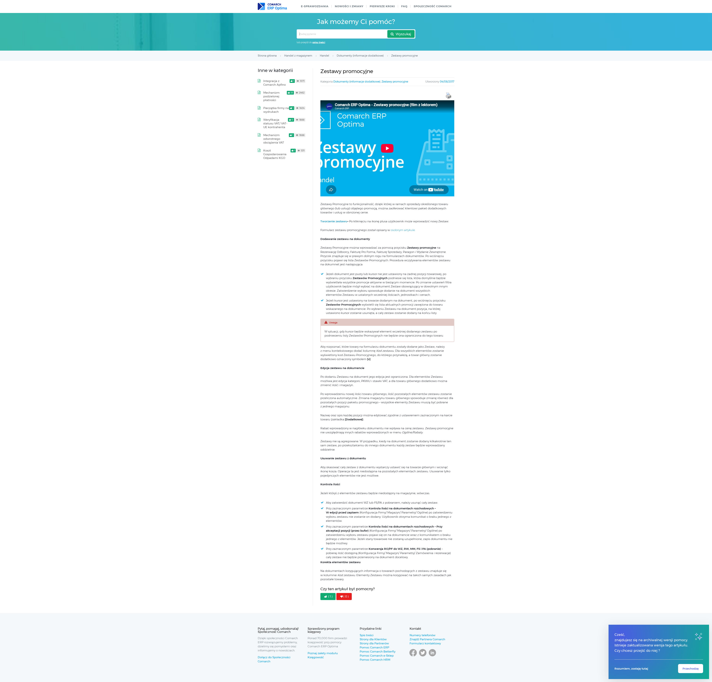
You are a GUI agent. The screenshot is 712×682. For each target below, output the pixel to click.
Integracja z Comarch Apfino (274, 82)
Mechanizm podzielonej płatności (271, 96)
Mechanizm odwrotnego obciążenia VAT (273, 138)
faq (404, 6)
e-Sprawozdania (315, 6)
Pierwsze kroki (382, 6)
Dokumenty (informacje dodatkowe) (356, 81)
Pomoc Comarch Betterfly (377, 651)
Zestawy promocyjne (395, 81)
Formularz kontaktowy (425, 643)
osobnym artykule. (403, 230)
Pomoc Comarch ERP (374, 647)
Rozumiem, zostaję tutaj (631, 668)
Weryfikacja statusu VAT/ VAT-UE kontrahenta (275, 123)
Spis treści (366, 635)
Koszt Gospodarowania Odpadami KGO (274, 154)
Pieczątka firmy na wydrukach (276, 109)
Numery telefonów (422, 635)
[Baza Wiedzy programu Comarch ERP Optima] (272, 6)
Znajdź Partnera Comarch (427, 639)
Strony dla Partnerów (374, 643)
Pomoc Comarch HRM (375, 659)
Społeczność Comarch (432, 6)
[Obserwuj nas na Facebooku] (413, 656)
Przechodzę (691, 668)
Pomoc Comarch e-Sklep (377, 655)
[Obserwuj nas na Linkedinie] (432, 656)
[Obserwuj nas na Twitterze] (422, 656)
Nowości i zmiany (349, 6)
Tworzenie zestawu (333, 221)
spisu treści (318, 42)
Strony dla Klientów (373, 639)
